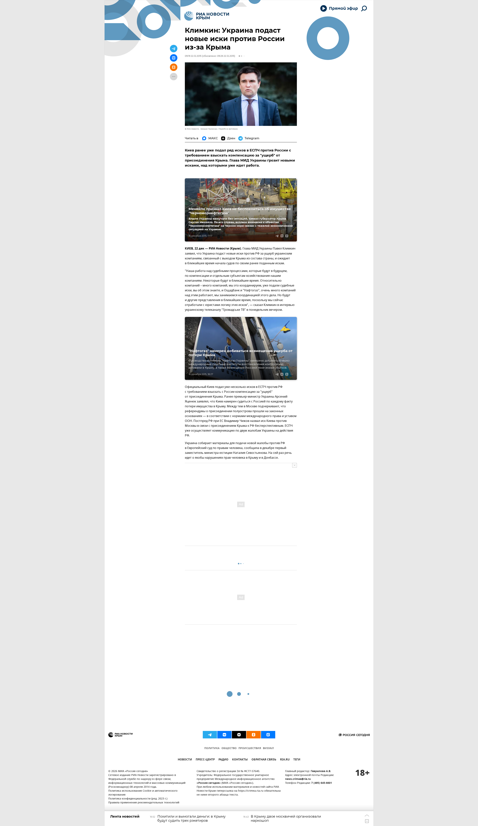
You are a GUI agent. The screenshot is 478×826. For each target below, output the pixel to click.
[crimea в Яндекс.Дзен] (239, 734)
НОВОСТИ (185, 760)
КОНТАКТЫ (240, 760)
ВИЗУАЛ (268, 748)
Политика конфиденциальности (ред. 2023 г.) (137, 799)
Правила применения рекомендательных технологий (143, 803)
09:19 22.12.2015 (193, 56)
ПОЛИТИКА (212, 748)
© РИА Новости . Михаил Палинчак (201, 129)
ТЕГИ (296, 760)
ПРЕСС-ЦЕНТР (205, 760)
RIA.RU (285, 760)
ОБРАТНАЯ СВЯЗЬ (264, 760)
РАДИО (223, 760)
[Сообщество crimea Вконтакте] (224, 734)
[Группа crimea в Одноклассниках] (253, 734)
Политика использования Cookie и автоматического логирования (143, 793)
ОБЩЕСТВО (229, 748)
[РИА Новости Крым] (206, 16)
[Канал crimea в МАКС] (268, 734)
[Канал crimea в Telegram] (210, 734)
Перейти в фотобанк (228, 129)
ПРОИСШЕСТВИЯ (249, 748)
